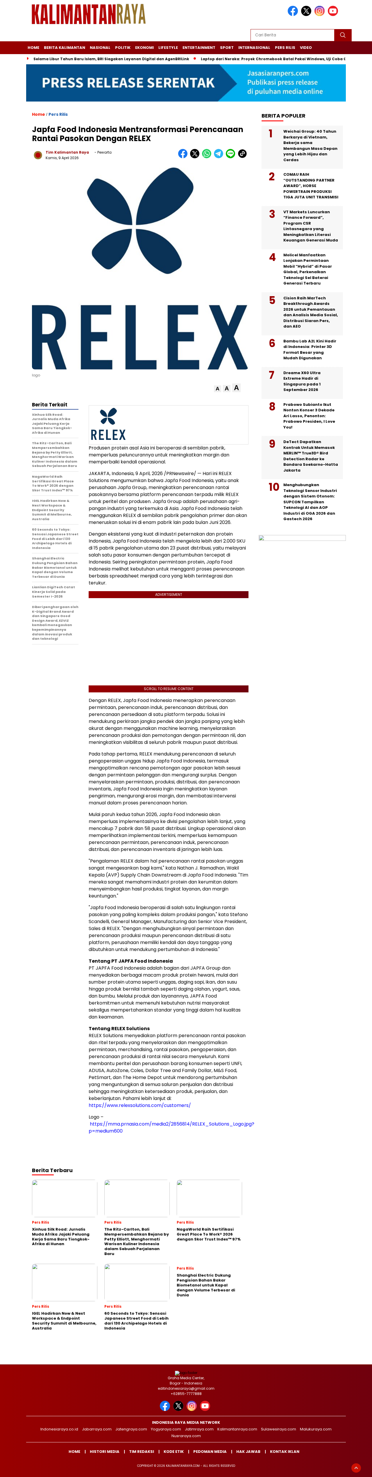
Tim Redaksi (141, 1451)
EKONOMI (144, 47)
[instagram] (320, 15)
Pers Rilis (285, 47)
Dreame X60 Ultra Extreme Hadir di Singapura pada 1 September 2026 (302, 381)
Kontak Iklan (284, 1451)
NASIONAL (100, 47)
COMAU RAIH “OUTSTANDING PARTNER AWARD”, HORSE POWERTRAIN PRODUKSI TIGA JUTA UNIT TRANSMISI (310, 186)
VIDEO (306, 47)
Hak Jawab (248, 1451)
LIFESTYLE (168, 47)
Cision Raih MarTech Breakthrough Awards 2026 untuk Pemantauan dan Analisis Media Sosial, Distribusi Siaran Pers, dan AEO (310, 312)
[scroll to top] (356, 1468)
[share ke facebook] (184, 157)
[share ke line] (232, 157)
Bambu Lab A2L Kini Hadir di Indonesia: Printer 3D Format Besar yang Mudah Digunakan (309, 349)
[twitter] (307, 15)
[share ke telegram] (220, 157)
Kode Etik (174, 1451)
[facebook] (294, 15)
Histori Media (104, 1451)
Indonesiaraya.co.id (59, 1429)
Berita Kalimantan (64, 47)
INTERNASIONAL (254, 47)
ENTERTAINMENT (199, 47)
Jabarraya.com (97, 1429)
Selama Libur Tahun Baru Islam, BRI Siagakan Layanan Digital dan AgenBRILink (111, 58)
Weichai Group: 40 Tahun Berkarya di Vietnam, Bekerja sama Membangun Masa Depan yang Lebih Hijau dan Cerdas (310, 146)
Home (33, 47)
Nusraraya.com (186, 1436)
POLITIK (122, 47)
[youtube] (334, 15)
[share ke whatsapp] (208, 157)
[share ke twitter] (196, 157)
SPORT (227, 47)
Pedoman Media (210, 1451)
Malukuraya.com (316, 1429)
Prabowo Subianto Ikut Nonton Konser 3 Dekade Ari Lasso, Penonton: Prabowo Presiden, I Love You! (309, 416)
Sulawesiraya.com (278, 1429)
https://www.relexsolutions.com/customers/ (140, 1105)
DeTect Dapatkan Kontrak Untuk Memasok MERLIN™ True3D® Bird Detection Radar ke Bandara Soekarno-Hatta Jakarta (310, 456)
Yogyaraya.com (166, 1429)
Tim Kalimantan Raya (67, 152)
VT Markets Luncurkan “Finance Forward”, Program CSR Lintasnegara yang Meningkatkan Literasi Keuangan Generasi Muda (310, 226)
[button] (217, 388)
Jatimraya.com (199, 1429)
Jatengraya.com (131, 1429)
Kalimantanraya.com (237, 1429)
